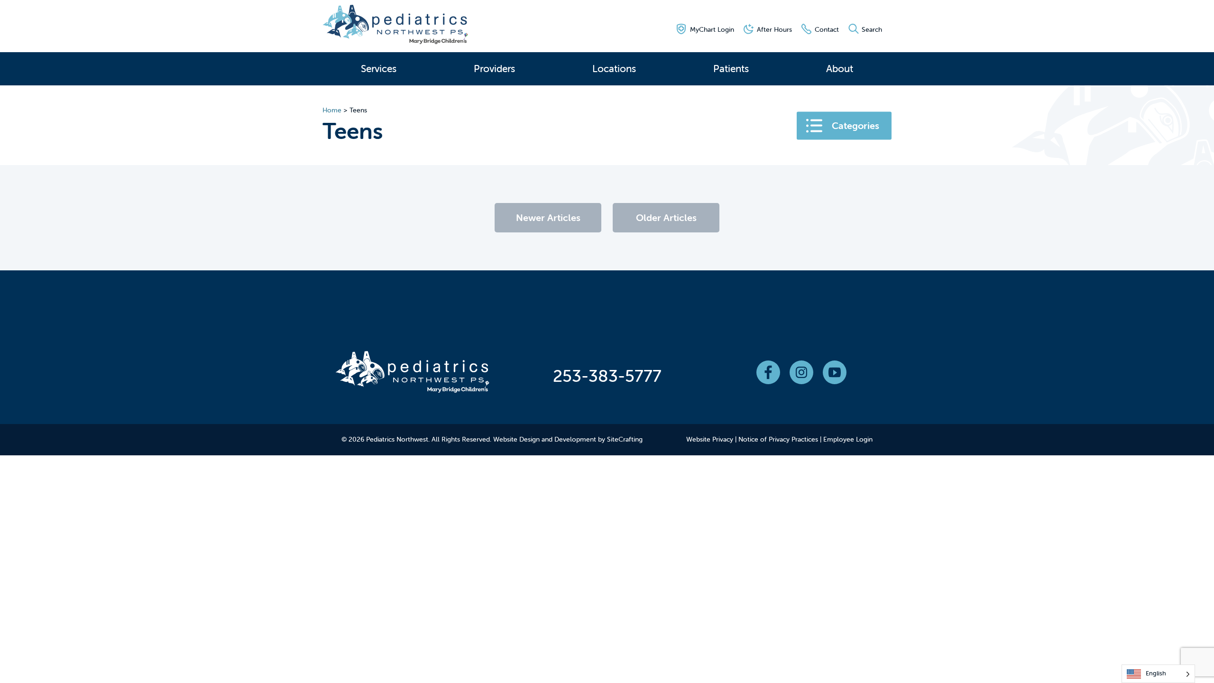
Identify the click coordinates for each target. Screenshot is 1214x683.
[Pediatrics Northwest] (395, 26)
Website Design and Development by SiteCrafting (568, 439)
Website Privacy (709, 439)
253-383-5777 (607, 375)
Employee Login (848, 439)
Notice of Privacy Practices (778, 439)
